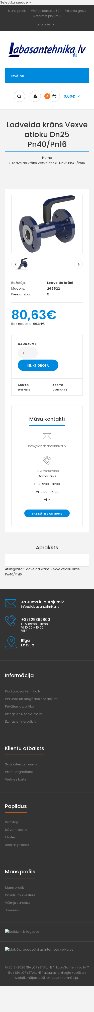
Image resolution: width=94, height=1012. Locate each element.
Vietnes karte (16, 779)
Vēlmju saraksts (18, 902)
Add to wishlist (25, 387)
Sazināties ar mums (47, 514)
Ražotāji (11, 822)
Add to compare (59, 387)
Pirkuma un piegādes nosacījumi (31, 698)
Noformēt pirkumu (47, 16)
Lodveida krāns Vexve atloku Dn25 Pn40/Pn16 (48, 163)
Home (47, 157)
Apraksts (47, 547)
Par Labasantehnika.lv (23, 691)
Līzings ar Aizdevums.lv (23, 714)
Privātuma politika (19, 706)
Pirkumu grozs (75, 11)
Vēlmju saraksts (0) (46, 11)
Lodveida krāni (60, 282)
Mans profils (17, 11)
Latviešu (43, 24)
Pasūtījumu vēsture (20, 895)
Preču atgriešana (19, 771)
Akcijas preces (17, 844)
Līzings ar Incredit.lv (20, 721)
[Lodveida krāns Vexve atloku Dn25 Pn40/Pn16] (47, 224)
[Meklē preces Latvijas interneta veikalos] (39, 949)
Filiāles (10, 837)
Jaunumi (12, 910)
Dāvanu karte (16, 829)
